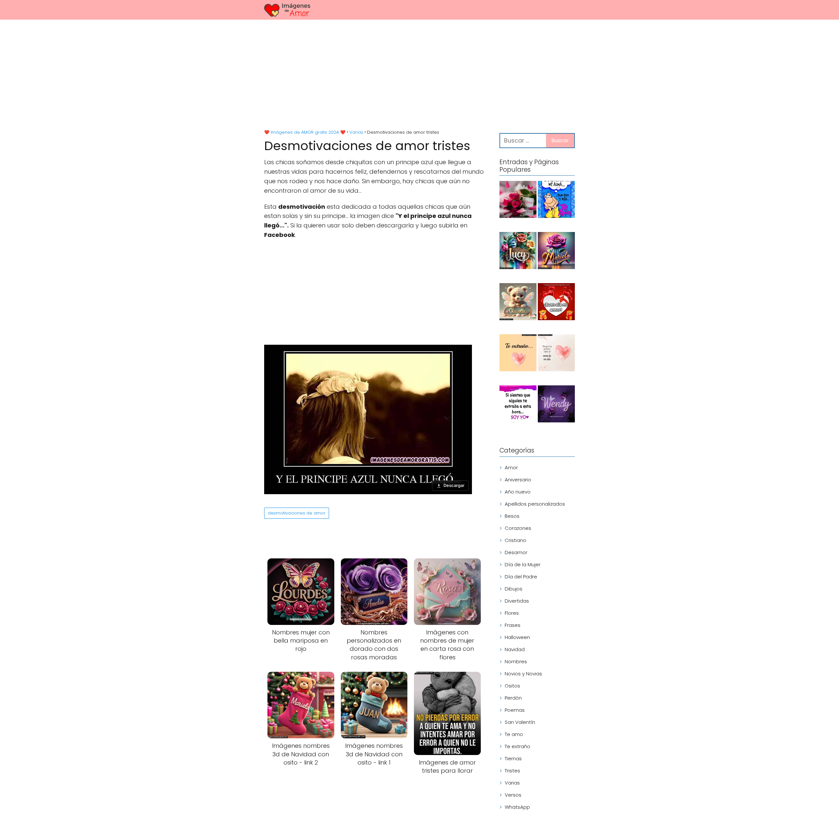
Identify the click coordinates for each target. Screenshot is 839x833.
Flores (512, 613)
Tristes (512, 770)
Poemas (515, 710)
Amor (511, 467)
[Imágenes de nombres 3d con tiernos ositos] (518, 302)
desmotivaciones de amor (296, 513)
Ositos (512, 685)
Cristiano (515, 540)
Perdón (513, 697)
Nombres (516, 661)
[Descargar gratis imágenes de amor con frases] (556, 354)
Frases (512, 625)
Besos (512, 516)
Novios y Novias (523, 673)
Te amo (514, 734)
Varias (512, 782)
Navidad (515, 649)
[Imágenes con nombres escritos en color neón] (556, 405)
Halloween (517, 637)
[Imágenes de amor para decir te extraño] (518, 405)
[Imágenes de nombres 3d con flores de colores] (518, 251)
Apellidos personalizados (535, 503)
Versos (513, 794)
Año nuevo (518, 491)
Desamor (516, 552)
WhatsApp (517, 807)
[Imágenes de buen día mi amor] (556, 302)
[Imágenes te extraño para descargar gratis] (518, 354)
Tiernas (513, 758)
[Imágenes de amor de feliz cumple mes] (556, 200)
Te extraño (517, 746)
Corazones (518, 528)
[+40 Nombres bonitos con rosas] (518, 200)
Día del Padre (521, 576)
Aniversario (518, 479)
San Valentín (520, 722)
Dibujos (513, 588)
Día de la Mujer (522, 564)
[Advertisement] (419, 75)
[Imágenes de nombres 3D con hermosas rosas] (556, 251)
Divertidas (517, 600)
